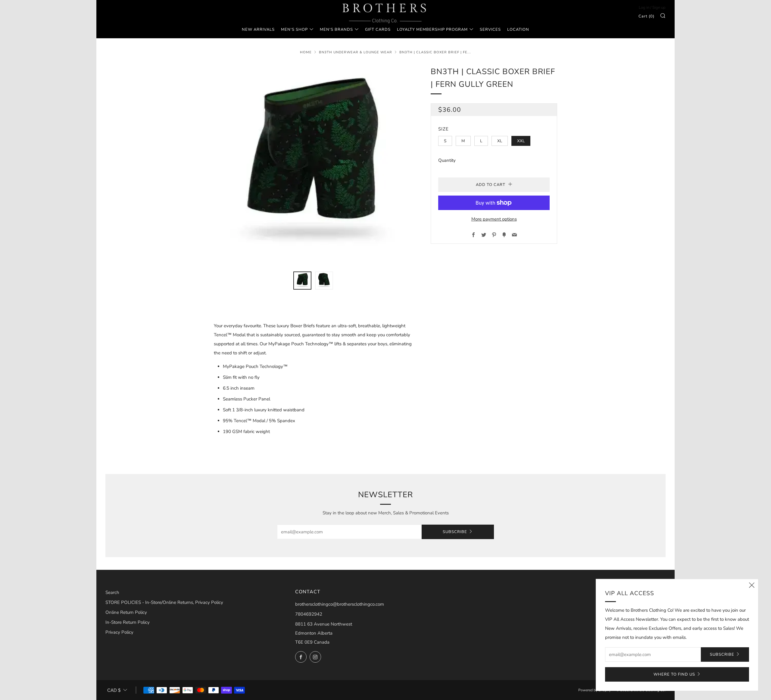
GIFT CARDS (378, 29)
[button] (302, 281)
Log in (644, 7)
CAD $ (113, 690)
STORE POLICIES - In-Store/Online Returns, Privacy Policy (164, 602)
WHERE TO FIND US (674, 674)
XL (499, 141)
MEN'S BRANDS (336, 29)
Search (112, 592)
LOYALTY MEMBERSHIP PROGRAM (432, 29)
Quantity (447, 160)
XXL (521, 141)
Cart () (646, 16)
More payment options (494, 219)
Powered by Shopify (594, 690)
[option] (313, 164)
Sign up (659, 7)
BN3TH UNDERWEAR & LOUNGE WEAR (355, 52)
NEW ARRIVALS (258, 29)
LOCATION (518, 29)
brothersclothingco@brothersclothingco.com (339, 604)
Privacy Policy (119, 632)
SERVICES (490, 29)
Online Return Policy (126, 612)
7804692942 (308, 614)
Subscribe (455, 532)
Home (306, 52)
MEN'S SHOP (294, 29)
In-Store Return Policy (127, 622)
